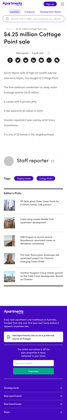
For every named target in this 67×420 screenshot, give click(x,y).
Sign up (50, 4)
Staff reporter (33, 160)
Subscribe (33, 371)
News (9, 28)
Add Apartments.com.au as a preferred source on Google (33, 337)
